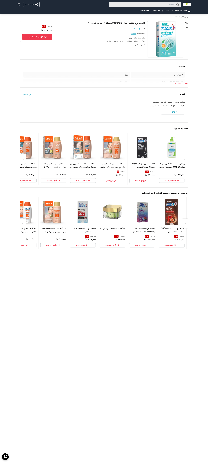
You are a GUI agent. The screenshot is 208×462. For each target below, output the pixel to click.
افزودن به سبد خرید (35, 37)
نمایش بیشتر (182, 83)
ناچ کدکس (137, 28)
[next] (23, 159)
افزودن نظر (27, 94)
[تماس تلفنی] (5, 456)
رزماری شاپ (184, 17)
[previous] (185, 159)
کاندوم (176, 17)
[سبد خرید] (18, 4)
